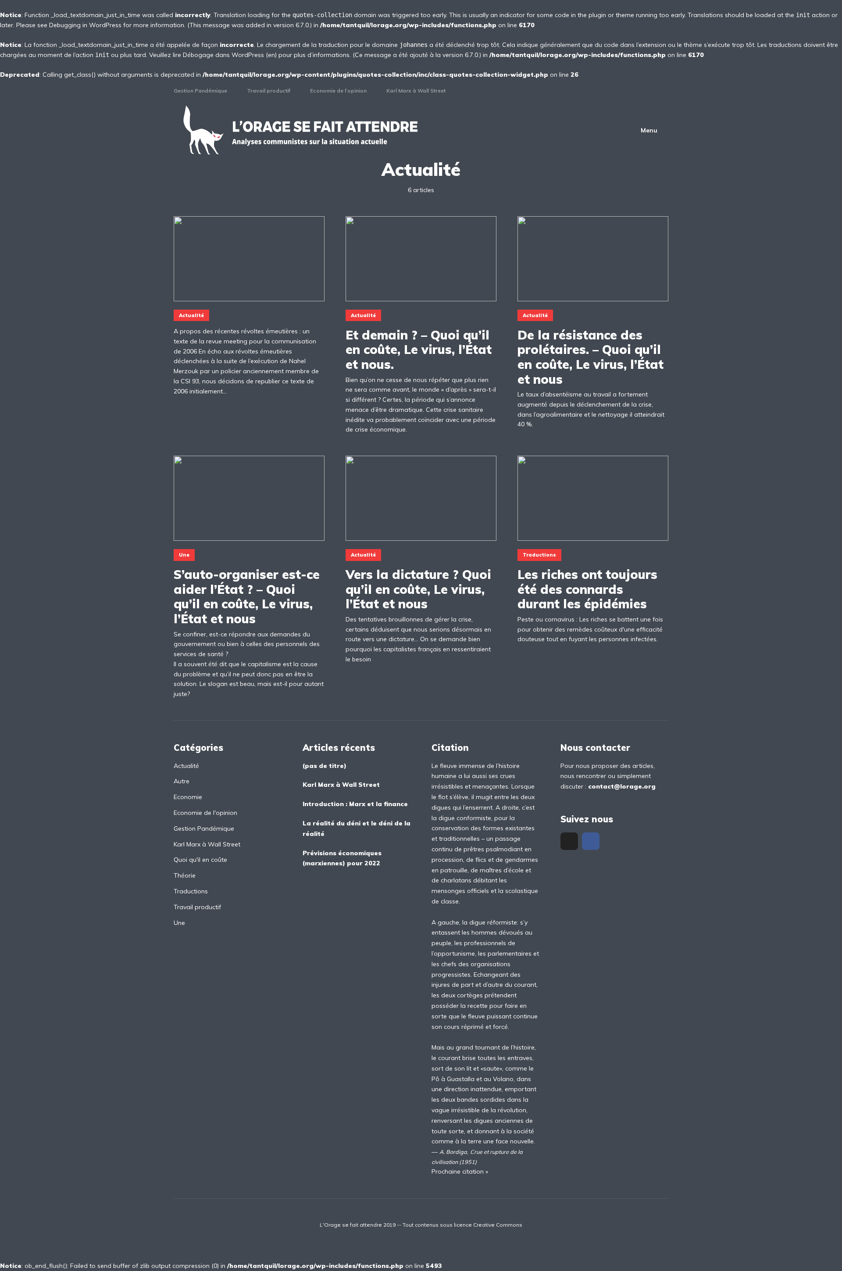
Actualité (191, 315)
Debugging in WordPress (85, 25)
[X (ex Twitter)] (569, 841)
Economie (188, 797)
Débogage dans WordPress (223, 55)
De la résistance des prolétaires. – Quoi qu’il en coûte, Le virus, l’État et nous (590, 357)
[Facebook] (590, 841)
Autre (181, 781)
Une (184, 555)
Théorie (185, 875)
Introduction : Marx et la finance (355, 804)
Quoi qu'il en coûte (200, 860)
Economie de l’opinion (338, 90)
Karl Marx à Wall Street (416, 90)
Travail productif (268, 90)
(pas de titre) (324, 766)
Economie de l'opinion (205, 813)
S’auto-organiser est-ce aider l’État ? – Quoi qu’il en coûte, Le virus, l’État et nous (247, 596)
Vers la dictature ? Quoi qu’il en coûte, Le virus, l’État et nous (418, 589)
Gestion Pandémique (200, 90)
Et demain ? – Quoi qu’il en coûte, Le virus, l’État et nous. (419, 350)
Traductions (539, 555)
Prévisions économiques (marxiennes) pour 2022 (342, 858)
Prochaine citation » (460, 1171)
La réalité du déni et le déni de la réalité (356, 828)
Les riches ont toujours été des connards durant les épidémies (587, 589)
